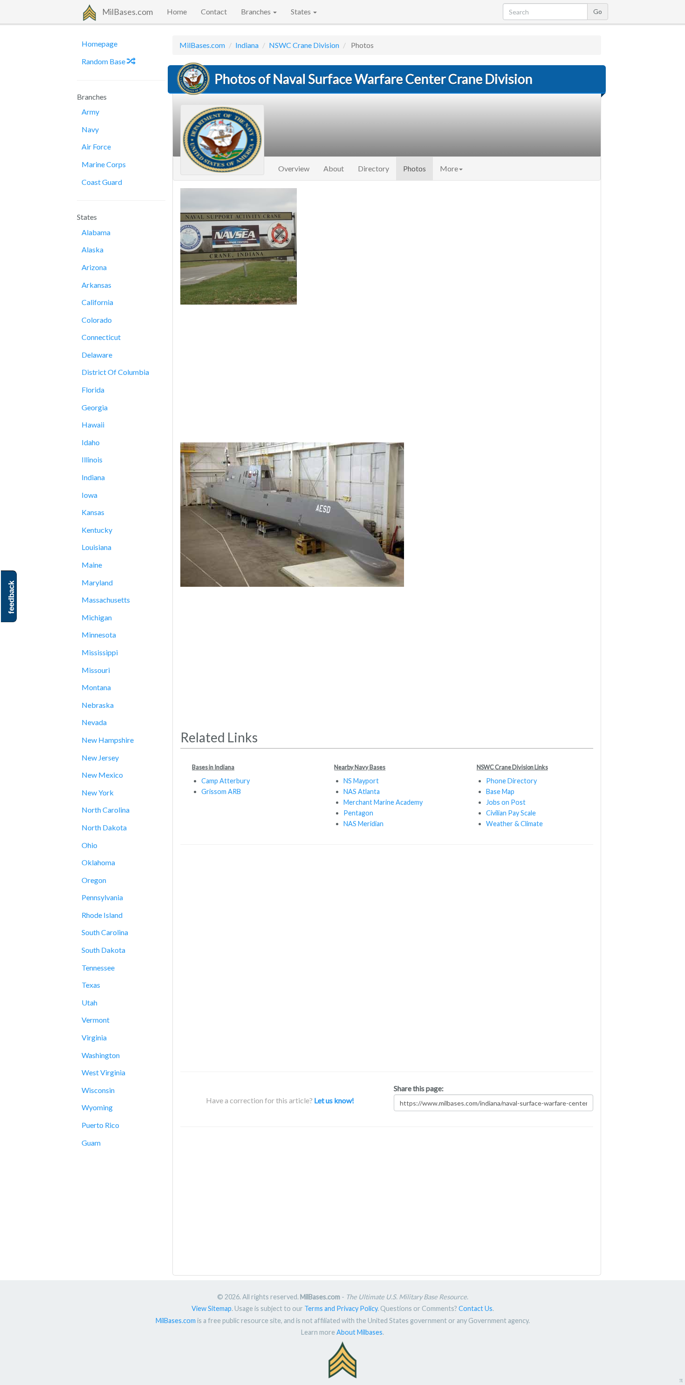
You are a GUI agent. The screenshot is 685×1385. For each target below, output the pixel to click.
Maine (92, 564)
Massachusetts (106, 599)
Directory (373, 168)
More (449, 168)
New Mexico (102, 774)
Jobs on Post (506, 802)
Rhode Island (102, 914)
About (333, 168)
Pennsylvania (102, 897)
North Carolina (106, 809)
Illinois (92, 459)
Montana (96, 687)
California (97, 302)
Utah (89, 1002)
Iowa (89, 494)
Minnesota (99, 634)
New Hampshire (108, 739)
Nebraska (98, 704)
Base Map (500, 791)
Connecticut (101, 337)
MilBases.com (127, 12)
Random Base (104, 61)
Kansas (93, 512)
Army (90, 111)
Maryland (97, 582)
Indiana (93, 477)
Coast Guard (102, 181)
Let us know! (334, 1100)
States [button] (301, 11)
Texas (91, 984)
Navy (90, 129)
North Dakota (104, 827)
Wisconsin (98, 1090)
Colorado (97, 319)
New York (98, 792)
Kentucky (97, 529)
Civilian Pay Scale (511, 813)
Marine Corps (104, 164)
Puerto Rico (100, 1124)
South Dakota (103, 949)
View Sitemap (212, 1308)
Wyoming (97, 1107)
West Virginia (103, 1072)
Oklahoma (98, 862)
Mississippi (100, 652)
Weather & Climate (514, 824)
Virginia (94, 1037)
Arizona (94, 267)
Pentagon (358, 813)
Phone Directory (511, 781)
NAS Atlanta (361, 791)
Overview (293, 168)
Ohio (89, 845)
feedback (11, 597)
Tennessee (98, 967)
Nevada (94, 722)
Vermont (96, 1019)
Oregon (94, 880)
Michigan (97, 617)
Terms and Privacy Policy (340, 1308)
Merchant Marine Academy (383, 802)
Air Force (96, 146)
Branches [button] (256, 11)
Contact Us (476, 1308)
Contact (214, 11)
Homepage (99, 43)
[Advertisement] (386, 370)
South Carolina (105, 932)
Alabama (96, 232)
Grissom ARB (221, 791)
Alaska (92, 249)
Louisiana (96, 547)
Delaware (97, 354)
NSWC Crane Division (304, 45)
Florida (93, 389)
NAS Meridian (363, 824)
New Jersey (100, 757)
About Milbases (359, 1332)
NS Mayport (361, 781)
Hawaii (93, 424)
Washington (101, 1055)
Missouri (96, 669)
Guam (91, 1142)
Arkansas (96, 284)
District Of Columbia (115, 371)
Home (177, 11)
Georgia (95, 407)
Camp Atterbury (225, 781)
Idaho (91, 442)
